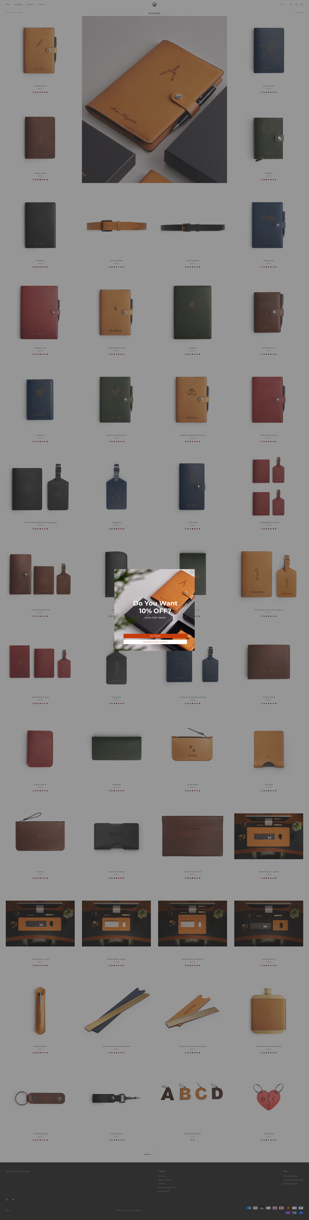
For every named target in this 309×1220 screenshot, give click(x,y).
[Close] (192, 572)
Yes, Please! (155, 636)
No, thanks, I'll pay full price (155, 642)
